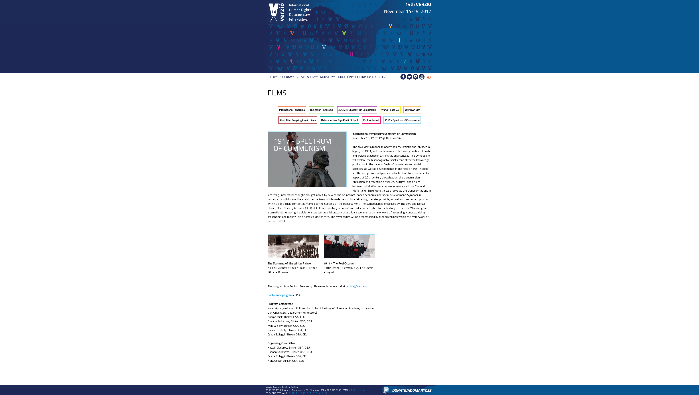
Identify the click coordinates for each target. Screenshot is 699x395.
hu (429, 77)
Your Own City (412, 110)
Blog (381, 77)
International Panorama (292, 110)
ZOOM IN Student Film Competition (357, 110)
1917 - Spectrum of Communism (402, 120)
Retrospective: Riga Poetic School (339, 120)
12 (293, 393)
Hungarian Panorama (321, 110)
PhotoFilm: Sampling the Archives (298, 120)
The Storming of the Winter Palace (289, 263)
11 (297, 393)
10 (301, 393)
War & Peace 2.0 (390, 110)
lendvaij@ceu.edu (356, 286)
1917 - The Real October (339, 263)
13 (288, 393)
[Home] (277, 13)
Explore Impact (371, 120)
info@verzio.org (357, 390)
